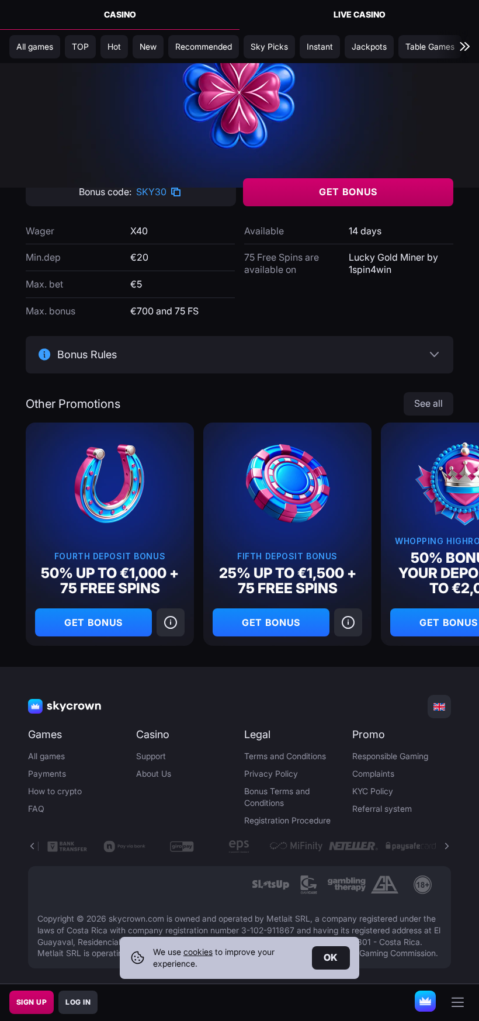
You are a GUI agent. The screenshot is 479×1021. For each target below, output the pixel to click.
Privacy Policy (271, 773)
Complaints (373, 773)
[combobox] (439, 706)
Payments (47, 773)
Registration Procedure (287, 820)
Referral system (382, 809)
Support (151, 756)
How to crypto (55, 791)
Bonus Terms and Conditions (277, 797)
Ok (331, 957)
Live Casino (360, 14)
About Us (153, 773)
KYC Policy (372, 791)
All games (46, 756)
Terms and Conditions (285, 756)
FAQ (36, 809)
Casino (120, 14)
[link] (271, 884)
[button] (446, 846)
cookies (198, 952)
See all (428, 403)
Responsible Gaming (390, 756)
